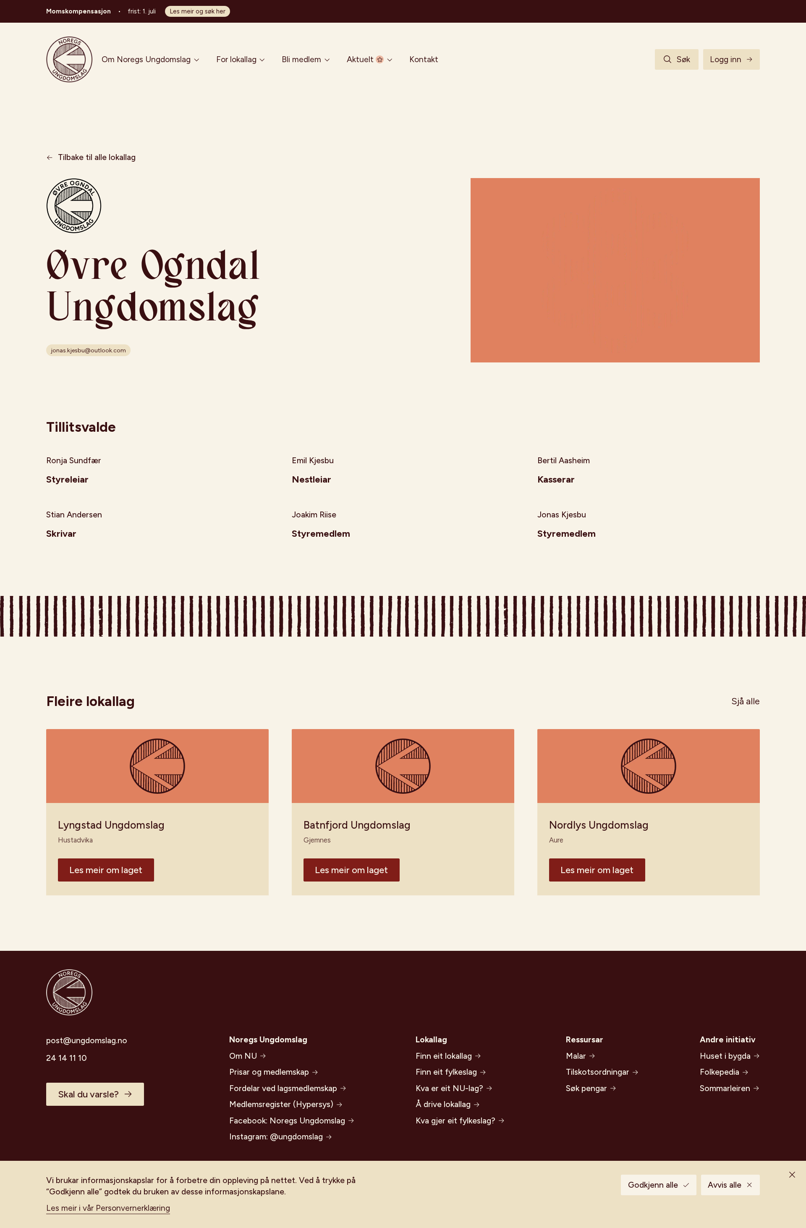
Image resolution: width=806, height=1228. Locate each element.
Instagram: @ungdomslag (276, 1136)
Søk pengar (586, 1088)
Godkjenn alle (653, 1185)
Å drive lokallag (443, 1104)
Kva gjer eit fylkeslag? (455, 1121)
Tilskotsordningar (597, 1072)
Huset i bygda (725, 1056)
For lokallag (236, 59)
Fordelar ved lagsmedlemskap (283, 1088)
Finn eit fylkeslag (446, 1072)
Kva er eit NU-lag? (449, 1088)
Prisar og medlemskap (269, 1072)
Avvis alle (724, 1185)
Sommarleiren (725, 1088)
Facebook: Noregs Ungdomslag (287, 1121)
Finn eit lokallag (444, 1056)
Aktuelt (360, 59)
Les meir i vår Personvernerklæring (108, 1208)
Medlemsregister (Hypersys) (281, 1104)
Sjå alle (745, 701)
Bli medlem (301, 59)
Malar (576, 1056)
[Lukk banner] (792, 1175)
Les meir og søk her (197, 11)
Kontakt (423, 59)
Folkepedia (719, 1072)
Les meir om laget (105, 870)
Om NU (243, 1056)
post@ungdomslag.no (86, 1040)
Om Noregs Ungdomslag (146, 59)
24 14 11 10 (66, 1058)
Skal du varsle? (88, 1094)
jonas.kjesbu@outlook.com (88, 350)
